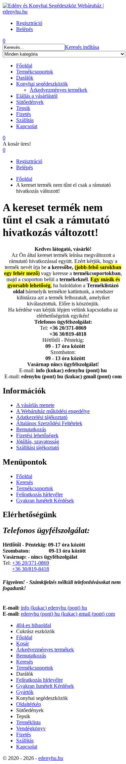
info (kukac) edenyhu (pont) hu (54, 608)
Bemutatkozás (31, 429)
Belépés (24, 167)
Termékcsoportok (34, 72)
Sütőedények (30, 102)
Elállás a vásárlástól (36, 96)
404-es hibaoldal (33, 625)
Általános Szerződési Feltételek (49, 423)
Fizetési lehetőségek (37, 435)
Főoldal (24, 65)
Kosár (22, 643)
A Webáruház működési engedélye (53, 411)
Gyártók (25, 692)
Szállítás (25, 120)
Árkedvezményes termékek (58, 90)
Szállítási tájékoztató (37, 447)
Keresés (24, 482)
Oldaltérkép (28, 704)
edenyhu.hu (50, 758)
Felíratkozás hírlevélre (39, 494)
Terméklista (28, 722)
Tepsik (23, 108)
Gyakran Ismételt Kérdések (45, 500)
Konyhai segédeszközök (42, 84)
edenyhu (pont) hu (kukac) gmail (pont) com (68, 614)
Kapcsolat (26, 126)
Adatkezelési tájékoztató (42, 417)
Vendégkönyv (31, 728)
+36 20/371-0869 (30, 563)
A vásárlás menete (35, 405)
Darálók (24, 78)
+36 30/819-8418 (30, 569)
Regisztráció (29, 161)
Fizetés (23, 114)
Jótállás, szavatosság (37, 441)
